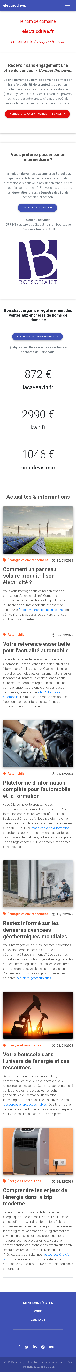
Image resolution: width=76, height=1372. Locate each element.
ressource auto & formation (50, 828)
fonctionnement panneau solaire (41, 610)
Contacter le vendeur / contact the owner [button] (35, 114)
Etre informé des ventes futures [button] (35, 336)
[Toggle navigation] (67, 5)
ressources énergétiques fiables (25, 1104)
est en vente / (38, 41)
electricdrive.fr (38, 31)
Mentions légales (38, 1303)
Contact (38, 1320)
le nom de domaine (38, 21)
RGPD (38, 1311)
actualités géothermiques (33, 978)
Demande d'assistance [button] (36, 207)
